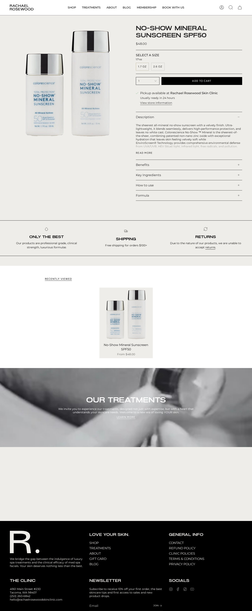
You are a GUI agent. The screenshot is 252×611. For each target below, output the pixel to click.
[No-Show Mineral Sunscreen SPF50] (126, 314)
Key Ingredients (148, 175)
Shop (94, 543)
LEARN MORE (126, 417)
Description (145, 117)
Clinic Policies (182, 553)
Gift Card (98, 559)
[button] (72, 7)
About (95, 553)
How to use (145, 185)
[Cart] (239, 7)
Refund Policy (182, 548)
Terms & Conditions (186, 559)
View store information (156, 103)
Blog (93, 564)
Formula (142, 195)
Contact (176, 543)
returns (210, 247)
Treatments (100, 548)
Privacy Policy (182, 564)
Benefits (142, 165)
